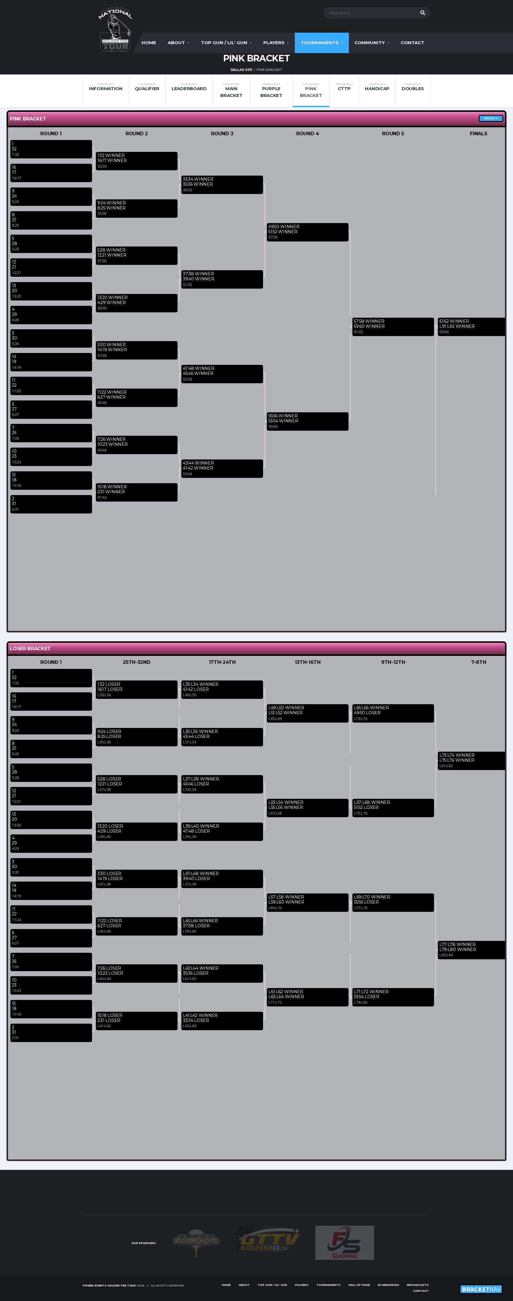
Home (149, 42)
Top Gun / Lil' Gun (224, 42)
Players (273, 42)
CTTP (344, 87)
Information (106, 87)
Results (491, 118)
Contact (412, 42)
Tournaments (319, 42)
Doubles (413, 87)
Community (369, 42)
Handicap (377, 87)
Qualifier (147, 87)
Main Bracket (231, 90)
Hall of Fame (359, 1284)
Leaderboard (189, 87)
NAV (481, 1289)
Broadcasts (418, 1284)
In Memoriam (388, 1284)
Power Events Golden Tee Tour (109, 1285)
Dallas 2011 (242, 70)
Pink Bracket (311, 90)
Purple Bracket (271, 90)
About (176, 42)
